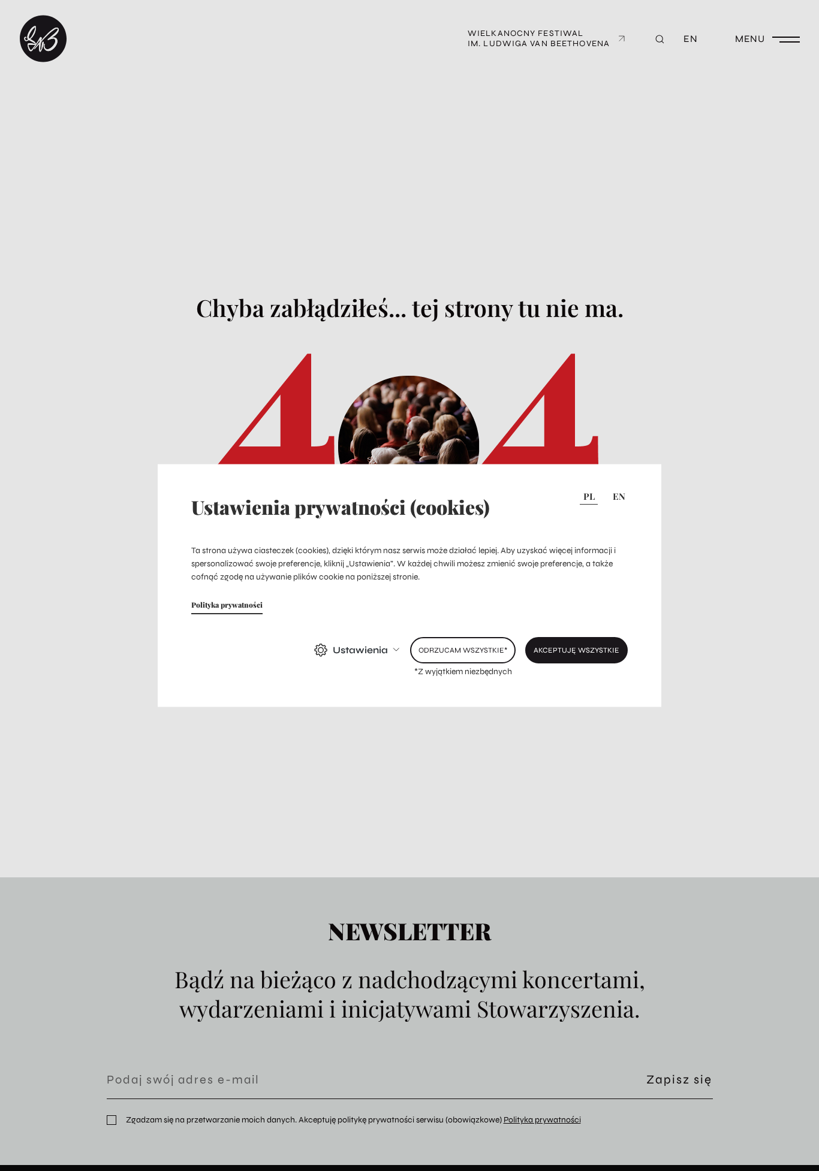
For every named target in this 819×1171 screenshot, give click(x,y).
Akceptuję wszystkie (576, 649)
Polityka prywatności (227, 604)
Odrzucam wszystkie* (462, 649)
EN (619, 496)
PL (589, 496)
